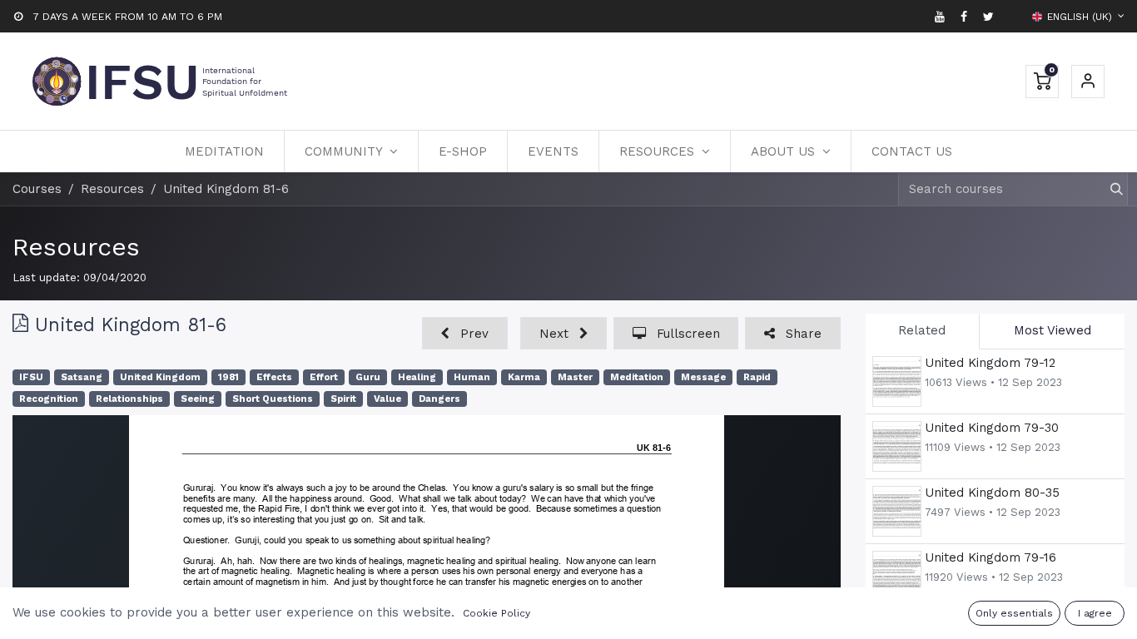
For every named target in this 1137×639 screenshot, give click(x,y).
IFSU (31, 377)
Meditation (636, 377)
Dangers (439, 399)
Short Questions (272, 399)
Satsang (81, 377)
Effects (274, 377)
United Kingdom (160, 377)
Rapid (757, 377)
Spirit (343, 399)
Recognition (48, 399)
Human (472, 377)
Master (575, 377)
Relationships (129, 399)
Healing (417, 377)
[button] (465, 333)
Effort (324, 377)
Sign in (1088, 81)
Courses (37, 188)
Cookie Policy (496, 613)
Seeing (198, 399)
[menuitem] (224, 151)
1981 (228, 377)
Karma (524, 377)
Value (387, 399)
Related (922, 330)
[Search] (1109, 189)
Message (703, 377)
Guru (367, 377)
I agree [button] (1095, 613)
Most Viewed (1052, 330)
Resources (76, 246)
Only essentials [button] (1014, 613)
